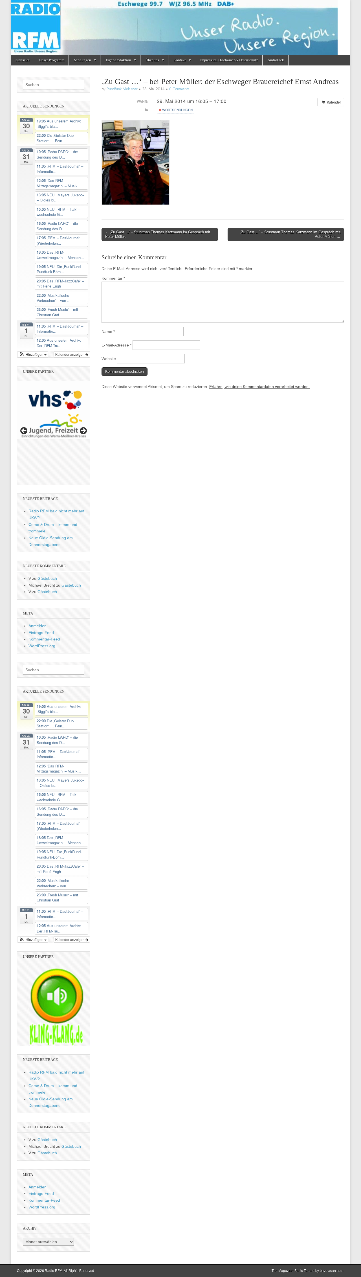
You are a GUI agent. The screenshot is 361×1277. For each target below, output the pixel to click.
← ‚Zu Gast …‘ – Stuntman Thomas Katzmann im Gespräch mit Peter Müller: (157, 234)
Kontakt (179, 60)
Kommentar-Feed (44, 639)
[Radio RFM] (180, 27)
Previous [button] (24, 431)
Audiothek (276, 60)
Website (109, 358)
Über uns (152, 60)
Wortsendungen (177, 109)
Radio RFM (53, 1271)
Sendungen (82, 60)
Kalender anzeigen (70, 354)
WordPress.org (41, 646)
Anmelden (37, 626)
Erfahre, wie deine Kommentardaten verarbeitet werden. (259, 386)
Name (108, 331)
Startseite (23, 60)
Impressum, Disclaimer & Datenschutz (229, 60)
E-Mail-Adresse (116, 345)
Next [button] (83, 431)
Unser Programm (51, 60)
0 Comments (179, 89)
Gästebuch (47, 578)
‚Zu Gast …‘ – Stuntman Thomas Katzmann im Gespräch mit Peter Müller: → (290, 234)
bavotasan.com (331, 1271)
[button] (32, 354)
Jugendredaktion (118, 60)
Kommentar (113, 278)
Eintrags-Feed (41, 632)
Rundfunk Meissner (122, 89)
